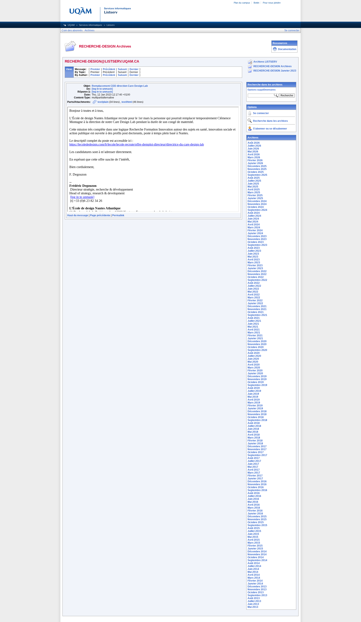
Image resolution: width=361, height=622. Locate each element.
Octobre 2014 (256, 557)
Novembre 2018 (257, 414)
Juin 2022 (253, 288)
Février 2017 (255, 475)
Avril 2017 (254, 469)
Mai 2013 (253, 607)
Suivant (122, 69)
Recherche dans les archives (265, 84)
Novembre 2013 (257, 589)
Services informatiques (90, 25)
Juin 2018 (253, 428)
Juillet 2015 (254, 531)
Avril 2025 (254, 189)
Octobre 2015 (256, 522)
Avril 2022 (254, 294)
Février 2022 (255, 300)
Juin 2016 (253, 499)
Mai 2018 (253, 431)
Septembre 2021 (257, 315)
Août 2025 (254, 177)
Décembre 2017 (257, 446)
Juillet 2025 (254, 180)
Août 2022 (254, 282)
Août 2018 (254, 423)
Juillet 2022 (254, 285)
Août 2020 (254, 353)
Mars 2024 (254, 227)
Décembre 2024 (257, 201)
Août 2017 (254, 458)
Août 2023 (254, 247)
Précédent (109, 69)
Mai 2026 (253, 151)
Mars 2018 (254, 437)
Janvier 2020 (255, 373)
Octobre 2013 (256, 592)
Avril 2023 (254, 259)
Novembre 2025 (257, 169)
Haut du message (77, 215)
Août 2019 (254, 388)
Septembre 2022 (257, 280)
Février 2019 (255, 405)
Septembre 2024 (257, 210)
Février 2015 (255, 545)
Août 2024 (254, 212)
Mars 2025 (254, 192)
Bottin (256, 2)
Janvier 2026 (255, 163)
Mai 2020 (253, 361)
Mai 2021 (253, 326)
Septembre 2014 (257, 560)
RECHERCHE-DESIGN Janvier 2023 (274, 70)
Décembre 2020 (257, 341)
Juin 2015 (253, 534)
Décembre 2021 (257, 306)
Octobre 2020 (256, 347)
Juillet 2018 (254, 426)
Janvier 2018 (255, 443)
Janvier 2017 (255, 478)
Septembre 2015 (257, 525)
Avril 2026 (254, 154)
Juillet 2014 (254, 566)
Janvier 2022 (255, 303)
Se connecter (261, 113)
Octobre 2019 (256, 382)
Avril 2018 (254, 434)
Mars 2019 (254, 402)
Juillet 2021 (254, 320)
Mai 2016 (253, 501)
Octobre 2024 (256, 207)
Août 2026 (254, 142)
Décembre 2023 (257, 236)
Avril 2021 (254, 329)
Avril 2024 (254, 224)
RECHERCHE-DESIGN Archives (272, 66)
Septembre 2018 (257, 420)
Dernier (134, 69)
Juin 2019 (253, 393)
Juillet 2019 (254, 391)
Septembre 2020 (257, 350)
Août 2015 (254, 528)
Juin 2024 (253, 218)
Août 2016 (254, 493)
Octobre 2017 (256, 452)
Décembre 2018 (257, 411)
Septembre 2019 (257, 385)
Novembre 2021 (257, 309)
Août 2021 (254, 318)
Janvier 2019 (255, 408)
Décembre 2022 (257, 271)
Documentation (287, 49)
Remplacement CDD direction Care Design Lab (120, 85)
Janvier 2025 (255, 198)
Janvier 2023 (255, 268)
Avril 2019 (254, 399)
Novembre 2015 (257, 519)
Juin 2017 (253, 463)
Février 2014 (255, 580)
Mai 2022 (253, 291)
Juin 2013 (253, 604)
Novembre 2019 (257, 379)
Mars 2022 (254, 297)
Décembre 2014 (257, 551)
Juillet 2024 (254, 215)
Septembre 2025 (257, 174)
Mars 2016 (254, 507)
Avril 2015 (254, 539)
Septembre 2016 (257, 490)
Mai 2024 (253, 221)
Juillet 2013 (254, 601)
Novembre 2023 (257, 239)
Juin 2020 (253, 358)
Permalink (118, 215)
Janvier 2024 (255, 233)
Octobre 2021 (256, 312)
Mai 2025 (253, 186)
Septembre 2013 (257, 595)
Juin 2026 (253, 148)
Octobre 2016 (256, 487)
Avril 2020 (254, 364)
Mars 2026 (254, 157)
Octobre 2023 (256, 242)
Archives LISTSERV (265, 61)
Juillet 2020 (254, 355)
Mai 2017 (253, 466)
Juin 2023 (253, 253)
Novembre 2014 (257, 554)
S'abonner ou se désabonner (270, 128)
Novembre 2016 (257, 484)
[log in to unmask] (102, 88)
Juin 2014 (253, 569)
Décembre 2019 (257, 376)
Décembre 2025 (257, 166)
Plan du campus (242, 2)
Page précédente (100, 215)
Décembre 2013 (257, 586)
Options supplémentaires (262, 89)
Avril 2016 (254, 504)
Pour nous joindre (272, 2)
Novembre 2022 (257, 274)
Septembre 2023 (257, 245)
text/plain (103, 102)
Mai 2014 (253, 571)
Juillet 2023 (254, 250)
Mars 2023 (254, 262)
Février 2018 (255, 440)
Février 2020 (255, 370)
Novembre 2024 (257, 204)
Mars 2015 (254, 542)
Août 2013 (254, 598)
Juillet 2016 (254, 496)
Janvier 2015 (255, 548)
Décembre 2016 (257, 481)
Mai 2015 (253, 536)
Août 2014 (254, 563)
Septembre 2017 (257, 455)
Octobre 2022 (256, 277)
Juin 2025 (253, 183)
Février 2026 (255, 160)
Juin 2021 (253, 323)
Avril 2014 (254, 574)
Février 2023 (255, 265)
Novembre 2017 (257, 449)
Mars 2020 (254, 367)
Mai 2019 (253, 396)
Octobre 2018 (256, 417)
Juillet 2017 (254, 461)
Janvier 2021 (255, 338)
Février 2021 (255, 335)
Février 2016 (255, 510)
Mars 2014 (254, 577)
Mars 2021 (254, 332)
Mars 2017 (254, 472)
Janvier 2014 (255, 583)
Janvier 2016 (255, 513)
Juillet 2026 (254, 145)
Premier (95, 69)
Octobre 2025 (256, 172)
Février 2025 (255, 195)
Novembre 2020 (257, 344)
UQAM (71, 25)
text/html (127, 102)
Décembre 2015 (257, 516)
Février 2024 (255, 230)
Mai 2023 (253, 256)
